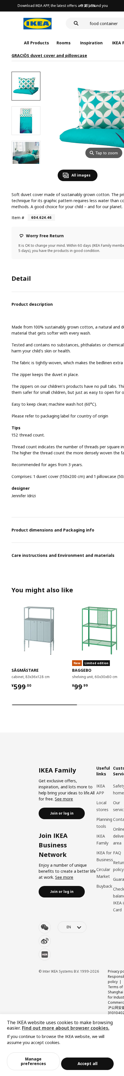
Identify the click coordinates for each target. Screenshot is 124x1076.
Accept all (87, 1063)
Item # (18, 217)
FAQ (117, 852)
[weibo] (45, 941)
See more (64, 799)
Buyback (104, 886)
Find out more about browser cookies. (65, 1028)
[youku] (45, 954)
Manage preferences (33, 1061)
